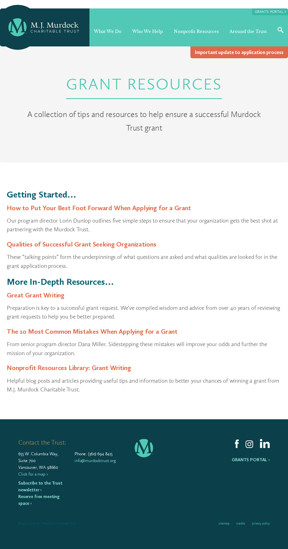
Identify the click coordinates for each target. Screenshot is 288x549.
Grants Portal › (251, 459)
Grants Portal (270, 11)
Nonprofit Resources (196, 31)
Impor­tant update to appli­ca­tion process (239, 52)
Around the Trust (248, 31)
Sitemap (224, 523)
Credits (240, 523)
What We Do (108, 31)
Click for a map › (33, 474)
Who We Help (147, 31)
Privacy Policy (261, 523)
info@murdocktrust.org (95, 460)
